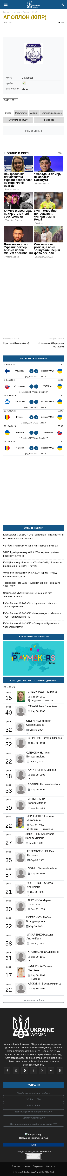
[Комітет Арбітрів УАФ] (33, 1118)
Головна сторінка (11, 12)
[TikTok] (33, 1070)
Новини (26, 1166)
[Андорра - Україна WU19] (33, 448)
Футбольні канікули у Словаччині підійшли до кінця (30, 545)
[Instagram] (16, 1070)
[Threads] (60, 1070)
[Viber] (29, 29)
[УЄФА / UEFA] (33, 1099)
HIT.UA (29, 1155)
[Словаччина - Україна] (33, 386)
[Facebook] (6, 29)
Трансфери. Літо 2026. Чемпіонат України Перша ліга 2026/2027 (31, 585)
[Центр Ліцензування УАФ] (33, 1111)
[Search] (62, 4)
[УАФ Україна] (33, 1093)
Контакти (50, 1166)
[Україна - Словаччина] (33, 432)
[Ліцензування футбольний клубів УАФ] (33, 1124)
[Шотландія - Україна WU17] (33, 401)
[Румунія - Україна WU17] (33, 417)
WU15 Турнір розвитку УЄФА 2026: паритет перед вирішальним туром (30, 574)
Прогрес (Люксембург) (16, 343)
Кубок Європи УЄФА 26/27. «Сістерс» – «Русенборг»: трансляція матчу (31, 625)
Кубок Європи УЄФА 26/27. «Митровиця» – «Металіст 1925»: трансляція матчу (32, 615)
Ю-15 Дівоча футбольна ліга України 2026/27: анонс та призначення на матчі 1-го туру (32, 564)
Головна (16, 1166)
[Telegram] (14, 29)
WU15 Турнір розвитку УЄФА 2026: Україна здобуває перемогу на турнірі (31, 554)
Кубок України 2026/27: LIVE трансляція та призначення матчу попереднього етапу (33, 536)
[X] (21, 29)
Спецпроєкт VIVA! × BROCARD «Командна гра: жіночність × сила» (27, 595)
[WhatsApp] (36, 29)
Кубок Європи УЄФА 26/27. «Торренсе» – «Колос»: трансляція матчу (30, 605)
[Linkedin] (44, 29)
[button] (5, 4)
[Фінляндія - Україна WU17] (33, 371)
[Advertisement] (33, 296)
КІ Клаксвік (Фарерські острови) (51, 345)
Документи (38, 1166)
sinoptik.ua (45, 1151)
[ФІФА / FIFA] (33, 1105)
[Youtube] (51, 1070)
